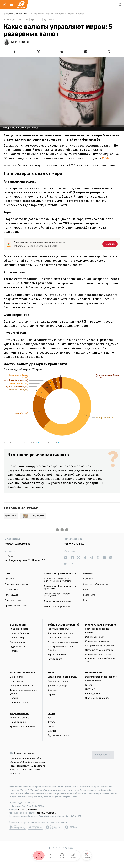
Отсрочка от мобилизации (99, 650)
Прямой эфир (17, 637)
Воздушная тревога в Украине (64, 642)
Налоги (14, 698)
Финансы (8, 14)
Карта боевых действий (60, 633)
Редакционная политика (17, 584)
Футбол (52, 722)
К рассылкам (102, 755)
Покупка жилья (18, 722)
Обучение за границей (97, 698)
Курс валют (22, 14)
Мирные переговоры (59, 637)
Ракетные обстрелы (58, 628)
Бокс (50, 717)
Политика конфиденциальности (60, 574)
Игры (85, 600)
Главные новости (19, 628)
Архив (86, 590)
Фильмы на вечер (57, 685)
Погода (14, 650)
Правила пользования (16, 606)
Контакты (88, 574)
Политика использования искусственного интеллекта (58, 580)
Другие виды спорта (58, 735)
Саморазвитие (93, 693)
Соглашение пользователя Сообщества (57, 595)
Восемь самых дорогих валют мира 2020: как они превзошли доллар (67, 165)
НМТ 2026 (90, 689)
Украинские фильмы (59, 681)
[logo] (21, 4)
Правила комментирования (57, 601)
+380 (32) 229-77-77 (27, 809)
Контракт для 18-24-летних (99, 645)
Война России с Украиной (63, 624)
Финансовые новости (21, 685)
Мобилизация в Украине (100, 624)
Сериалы (52, 694)
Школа (88, 685)
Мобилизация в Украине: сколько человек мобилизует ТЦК (100, 658)
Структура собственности (95, 584)
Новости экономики (22, 672)
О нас (7, 574)
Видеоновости (17, 642)
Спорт (51, 713)
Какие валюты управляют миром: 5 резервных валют (58, 14)
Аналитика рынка (19, 717)
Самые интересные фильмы (62, 676)
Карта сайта (89, 595)
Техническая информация (57, 607)
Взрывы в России (57, 654)
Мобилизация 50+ (94, 637)
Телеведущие (11, 595)
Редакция (9, 579)
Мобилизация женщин (97, 641)
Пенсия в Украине (19, 702)
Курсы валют (17, 681)
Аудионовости (17, 646)
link (65, 557)
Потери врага (55, 658)
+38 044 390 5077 (74, 543)
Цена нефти (16, 676)
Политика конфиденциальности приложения (60, 587)
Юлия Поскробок (20, 42)
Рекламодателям (13, 600)
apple (35, 827)
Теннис (51, 726)
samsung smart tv (72, 827)
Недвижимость (19, 713)
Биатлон (52, 730)
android (17, 827)
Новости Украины (19, 633)
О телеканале (11, 590)
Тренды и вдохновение (22, 726)
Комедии (52, 690)
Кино (51, 672)
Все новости (18, 624)
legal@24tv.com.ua (46, 813)
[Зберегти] (109, 51)
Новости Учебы (94, 672)
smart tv (53, 827)
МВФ (105, 158)
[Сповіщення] (120, 4)
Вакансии (88, 579)
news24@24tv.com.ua (18, 543)
